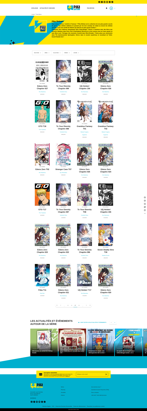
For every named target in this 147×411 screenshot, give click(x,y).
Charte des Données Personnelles (64, 406)
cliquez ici (67, 376)
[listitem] (99, 2)
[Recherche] (107, 8)
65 (68, 305)
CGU (53, 406)
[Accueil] (73, 8)
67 (75, 305)
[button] (37, 53)
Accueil (33, 14)
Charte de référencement (79, 406)
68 (79, 305)
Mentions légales (46, 406)
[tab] (34, 8)
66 (71, 305)
